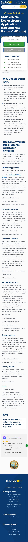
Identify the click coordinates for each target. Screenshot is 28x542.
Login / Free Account (14, 50)
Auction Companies (14, 517)
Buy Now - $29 (14, 44)
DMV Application (14, 499)
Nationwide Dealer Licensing (14, 487)
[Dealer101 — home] (6, 2)
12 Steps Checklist (14, 497)
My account (14, 527)
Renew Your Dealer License (13, 504)
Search (23, 7)
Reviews (14, 529)
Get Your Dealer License (14, 494)
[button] (1, 445)
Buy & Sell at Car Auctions (14, 507)
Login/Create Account (14, 534)
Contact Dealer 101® (13, 532)
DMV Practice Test (14, 502)
